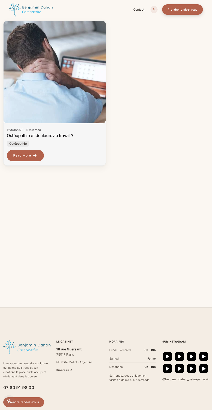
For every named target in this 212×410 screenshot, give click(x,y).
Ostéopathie (18, 143)
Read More (22, 155)
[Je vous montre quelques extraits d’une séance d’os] (191, 356)
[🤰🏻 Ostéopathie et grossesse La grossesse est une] (191, 368)
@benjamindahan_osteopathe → (185, 379)
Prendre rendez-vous (182, 9)
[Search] (9, 401)
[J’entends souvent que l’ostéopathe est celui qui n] (167, 368)
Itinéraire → (64, 370)
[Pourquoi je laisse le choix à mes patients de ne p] (203, 368)
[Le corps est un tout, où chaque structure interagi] (179, 368)
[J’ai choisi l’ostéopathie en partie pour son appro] (179, 356)
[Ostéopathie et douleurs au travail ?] (55, 72)
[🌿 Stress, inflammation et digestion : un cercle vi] (167, 356)
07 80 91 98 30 (18, 387)
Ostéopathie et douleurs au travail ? (40, 135)
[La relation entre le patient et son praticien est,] (203, 356)
